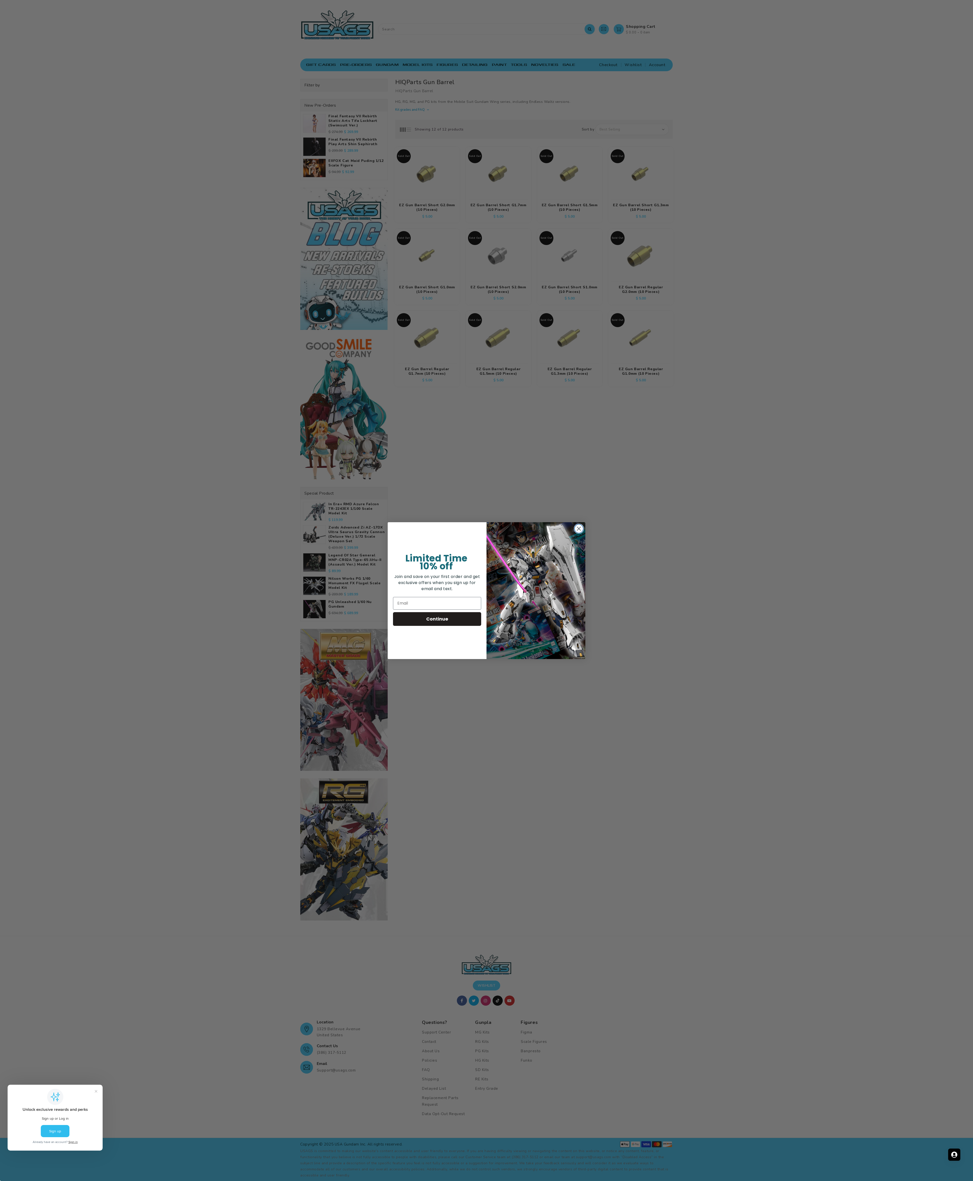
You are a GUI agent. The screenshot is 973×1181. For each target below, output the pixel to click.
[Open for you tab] (954, 1155)
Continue (437, 619)
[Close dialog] (578, 528)
